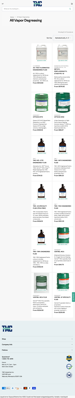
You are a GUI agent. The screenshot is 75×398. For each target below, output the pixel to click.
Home (12, 17)
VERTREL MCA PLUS (40, 297)
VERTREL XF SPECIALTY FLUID (62, 298)
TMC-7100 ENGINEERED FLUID (62, 207)
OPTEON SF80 (59, 117)
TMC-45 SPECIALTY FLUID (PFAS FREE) (40, 207)
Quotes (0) (73, 297)
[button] (3, 4)
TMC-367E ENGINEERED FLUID (62, 161)
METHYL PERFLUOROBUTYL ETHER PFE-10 (60, 71)
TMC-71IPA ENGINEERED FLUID (41, 253)
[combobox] (37, 9)
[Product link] (63, 67)
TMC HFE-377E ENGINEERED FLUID (39, 161)
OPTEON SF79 (38, 117)
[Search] (70, 9)
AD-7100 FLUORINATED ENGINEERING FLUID (41, 69)
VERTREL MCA (59, 252)
